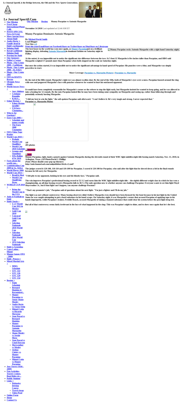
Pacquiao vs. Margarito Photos (39, 101)
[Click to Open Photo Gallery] (60, 140)
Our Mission (32, 21)
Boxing (44, 21)
